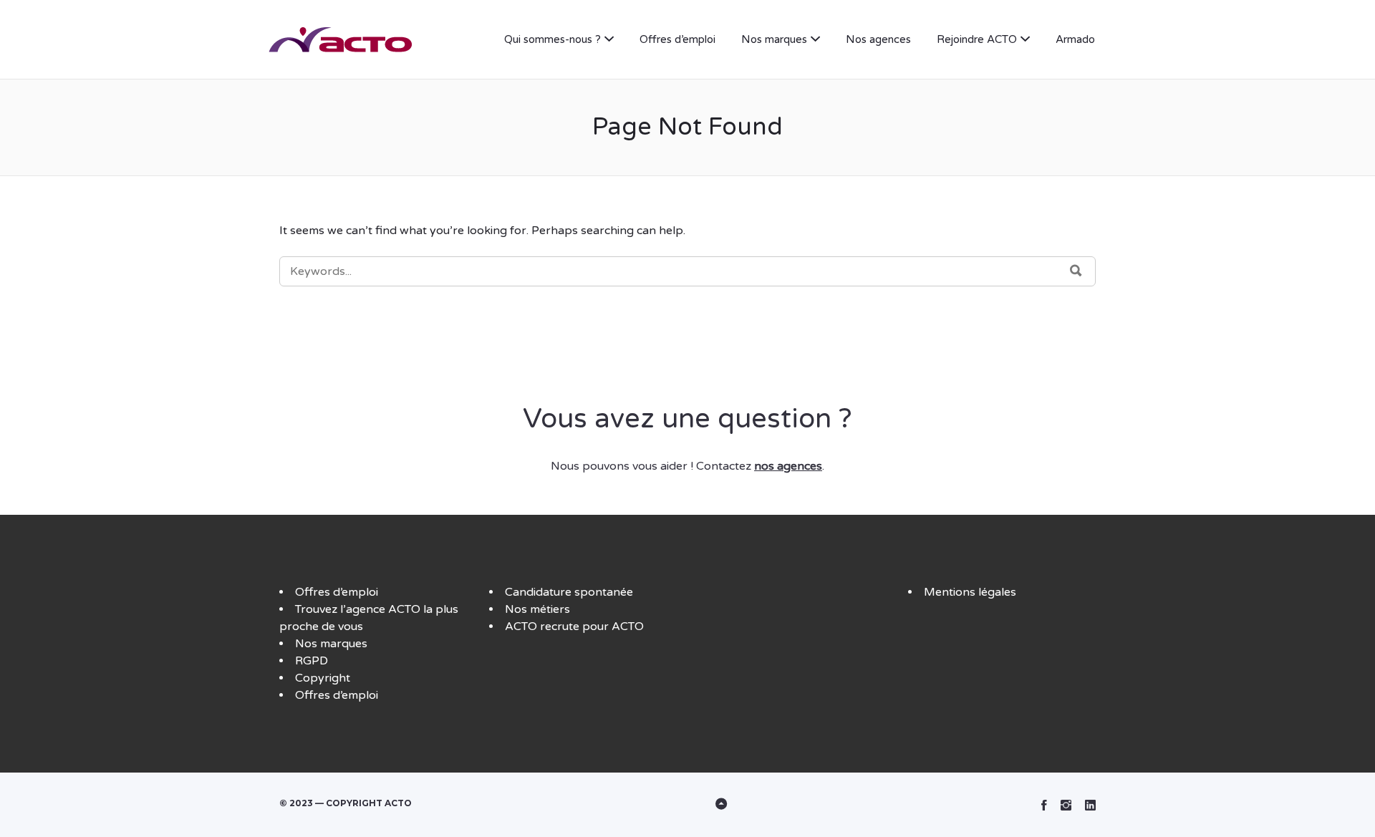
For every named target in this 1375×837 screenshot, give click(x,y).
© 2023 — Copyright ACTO (345, 803)
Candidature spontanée (569, 592)
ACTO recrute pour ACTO (574, 626)
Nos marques (774, 39)
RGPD (311, 661)
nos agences (788, 466)
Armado (1075, 39)
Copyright (322, 678)
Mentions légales (970, 592)
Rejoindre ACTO (977, 39)
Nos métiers (537, 609)
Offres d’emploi (677, 39)
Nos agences (878, 39)
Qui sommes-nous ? (552, 39)
